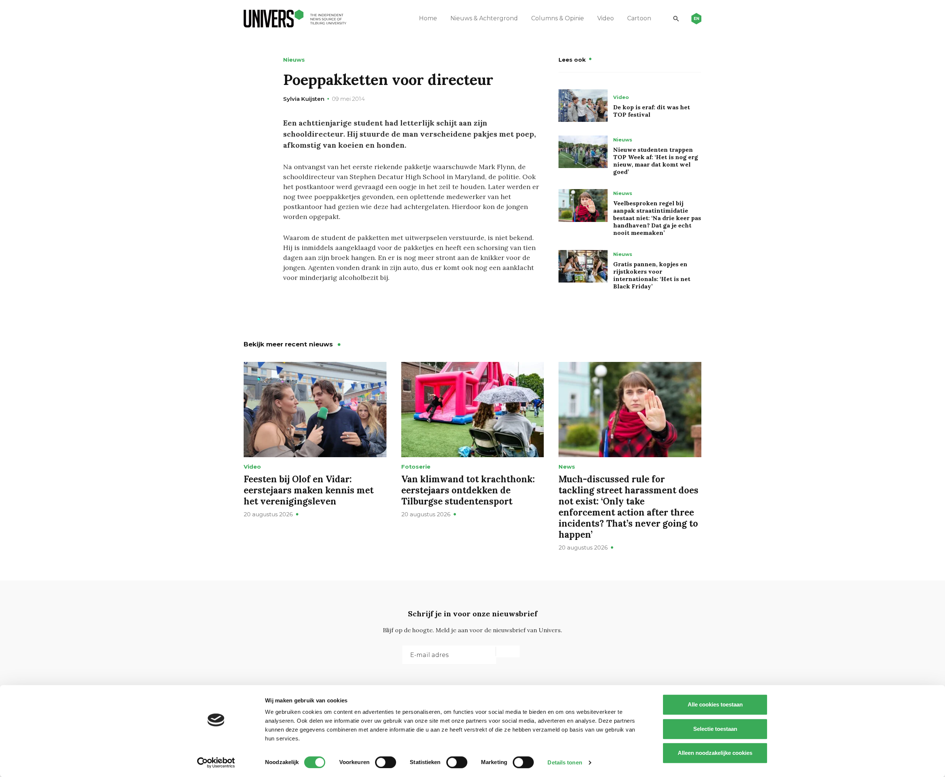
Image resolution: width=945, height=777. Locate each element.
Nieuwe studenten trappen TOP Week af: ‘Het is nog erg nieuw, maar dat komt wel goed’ (655, 160)
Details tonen (564, 762)
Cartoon (639, 18)
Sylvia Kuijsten (303, 98)
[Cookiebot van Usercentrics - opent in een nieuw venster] (216, 762)
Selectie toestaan (715, 729)
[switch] (385, 762)
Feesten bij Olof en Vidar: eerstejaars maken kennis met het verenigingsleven (309, 490)
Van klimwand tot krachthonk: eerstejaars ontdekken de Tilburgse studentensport (468, 490)
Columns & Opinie (557, 18)
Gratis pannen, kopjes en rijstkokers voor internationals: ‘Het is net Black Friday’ (651, 275)
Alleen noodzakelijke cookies (715, 753)
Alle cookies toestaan (715, 704)
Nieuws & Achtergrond (484, 18)
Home (428, 18)
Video (605, 18)
